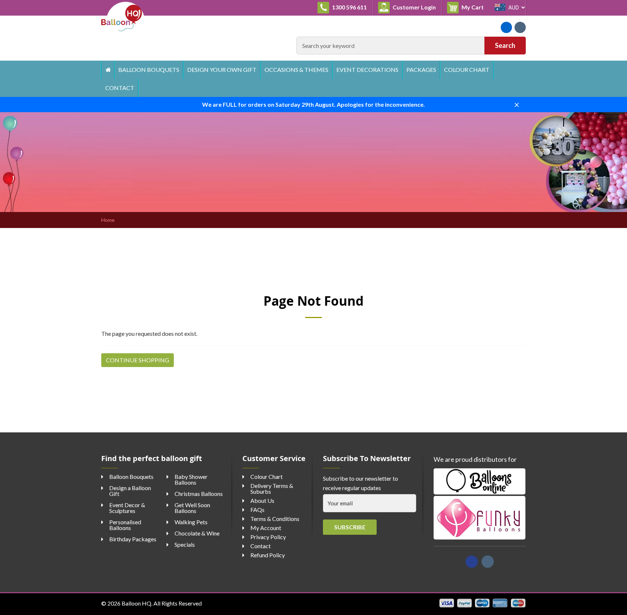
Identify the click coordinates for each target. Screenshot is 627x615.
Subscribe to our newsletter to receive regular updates (360, 483)
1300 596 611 (349, 7)
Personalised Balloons (125, 524)
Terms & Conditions (274, 518)
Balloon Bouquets (148, 69)
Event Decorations (367, 69)
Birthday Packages (132, 538)
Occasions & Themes (296, 69)
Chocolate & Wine (197, 533)
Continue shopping (137, 360)
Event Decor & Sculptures (127, 507)
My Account (265, 527)
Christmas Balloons (199, 493)
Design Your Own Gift (222, 69)
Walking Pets (191, 521)
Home (107, 70)
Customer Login (414, 7)
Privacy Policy (268, 536)
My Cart (474, 7)
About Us (262, 500)
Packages (421, 69)
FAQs (257, 509)
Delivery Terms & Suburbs (271, 488)
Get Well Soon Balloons (192, 507)
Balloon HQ (136, 603)
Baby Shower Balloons (191, 479)
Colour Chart (466, 69)
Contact (119, 87)
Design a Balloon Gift (130, 490)
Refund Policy (267, 554)
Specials (185, 544)
